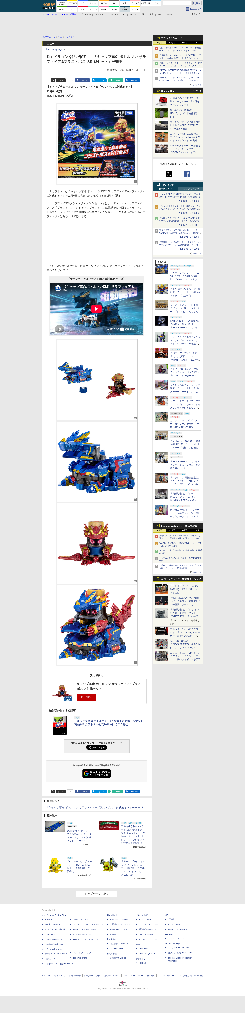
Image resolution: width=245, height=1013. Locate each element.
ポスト (60, 80)
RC (124, 14)
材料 (160, 14)
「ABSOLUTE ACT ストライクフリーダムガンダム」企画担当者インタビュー (185, 465)
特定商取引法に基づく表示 (192, 975)
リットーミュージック (120, 919)
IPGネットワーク (172, 943)
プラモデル (86, 14)
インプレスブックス (82, 953)
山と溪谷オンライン (119, 943)
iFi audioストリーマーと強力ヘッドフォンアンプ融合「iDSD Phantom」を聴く (185, 149)
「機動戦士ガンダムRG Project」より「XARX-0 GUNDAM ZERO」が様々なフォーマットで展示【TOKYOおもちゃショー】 (180, 80)
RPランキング (165, 189)
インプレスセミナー (82, 934)
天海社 (171, 919)
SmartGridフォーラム (82, 919)
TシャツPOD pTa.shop (179, 948)
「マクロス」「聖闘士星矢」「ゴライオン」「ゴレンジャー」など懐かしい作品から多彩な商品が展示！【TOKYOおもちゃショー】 (185, 484)
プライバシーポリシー (133, 975)
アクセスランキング (171, 38)
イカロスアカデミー (148, 939)
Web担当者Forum (53, 924)
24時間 (172, 42)
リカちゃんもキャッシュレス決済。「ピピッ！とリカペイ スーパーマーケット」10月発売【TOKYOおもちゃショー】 (185, 392)
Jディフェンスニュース (149, 924)
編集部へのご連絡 (112, 975)
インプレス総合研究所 (55, 929)
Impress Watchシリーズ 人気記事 (179, 526)
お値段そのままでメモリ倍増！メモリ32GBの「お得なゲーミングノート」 (185, 101)
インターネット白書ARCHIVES (59, 964)
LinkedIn (134, 80)
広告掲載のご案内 (92, 975)
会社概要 (151, 975)
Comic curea (174, 924)
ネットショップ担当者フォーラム (88, 924)
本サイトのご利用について (53, 975)
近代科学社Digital (118, 958)
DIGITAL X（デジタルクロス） (87, 939)
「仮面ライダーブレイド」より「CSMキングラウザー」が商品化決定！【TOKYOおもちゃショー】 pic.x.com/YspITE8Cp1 (180, 221)
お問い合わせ (75, 975)
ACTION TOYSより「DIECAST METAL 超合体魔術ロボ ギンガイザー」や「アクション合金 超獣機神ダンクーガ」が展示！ (185, 648)
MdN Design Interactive (149, 953)
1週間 (184, 42)
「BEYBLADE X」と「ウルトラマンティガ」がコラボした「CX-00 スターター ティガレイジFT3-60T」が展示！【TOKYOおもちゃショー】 (185, 376)
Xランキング (167, 184)
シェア (85, 80)
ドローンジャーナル (54, 939)
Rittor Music (112, 915)
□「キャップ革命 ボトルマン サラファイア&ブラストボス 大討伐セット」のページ (93, 807)
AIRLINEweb (145, 919)
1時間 (159, 42)
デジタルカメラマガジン (56, 953)
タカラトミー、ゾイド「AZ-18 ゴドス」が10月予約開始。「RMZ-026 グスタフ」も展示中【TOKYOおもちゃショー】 (185, 279)
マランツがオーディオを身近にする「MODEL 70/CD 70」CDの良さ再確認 (185, 125)
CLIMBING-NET (117, 948)
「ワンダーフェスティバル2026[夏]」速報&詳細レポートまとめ (184, 589)
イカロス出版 (142, 915)
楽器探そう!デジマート (120, 924)
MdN (138, 944)
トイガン (114, 14)
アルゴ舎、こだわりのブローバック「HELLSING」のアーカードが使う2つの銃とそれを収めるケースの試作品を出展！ (185, 636)
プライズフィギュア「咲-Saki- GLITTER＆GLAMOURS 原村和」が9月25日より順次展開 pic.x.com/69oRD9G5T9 (181, 233)
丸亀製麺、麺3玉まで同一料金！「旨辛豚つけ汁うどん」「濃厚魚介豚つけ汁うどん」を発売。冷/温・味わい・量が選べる (179, 538)
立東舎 (113, 934)
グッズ (133, 14)
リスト (70, 80)
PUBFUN (169, 934)
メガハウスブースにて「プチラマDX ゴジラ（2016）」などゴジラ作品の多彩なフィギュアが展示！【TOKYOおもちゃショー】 (185, 408)
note (118, 80)
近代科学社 (112, 953)
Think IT (48, 919)
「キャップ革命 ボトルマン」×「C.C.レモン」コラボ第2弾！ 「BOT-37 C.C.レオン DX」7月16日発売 (133, 868)
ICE (166, 915)
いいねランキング (191, 189)
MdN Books (144, 948)
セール (170, 14)
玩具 (143, 14)
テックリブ (141, 959)
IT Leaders (50, 934)
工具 (152, 14)
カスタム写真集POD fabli (180, 953)
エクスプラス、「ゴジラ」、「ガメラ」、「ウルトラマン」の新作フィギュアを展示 (185, 656)
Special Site (168, 91)
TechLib (142, 963)
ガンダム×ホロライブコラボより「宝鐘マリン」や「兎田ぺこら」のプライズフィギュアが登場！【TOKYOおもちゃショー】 (185, 516)
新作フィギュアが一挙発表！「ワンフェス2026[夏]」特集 (181, 580)
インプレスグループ (167, 975)
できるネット (51, 959)
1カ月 (197, 42)
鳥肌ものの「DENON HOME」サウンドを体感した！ (184, 113)
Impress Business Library (84, 929)
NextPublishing (80, 958)
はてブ (101, 80)
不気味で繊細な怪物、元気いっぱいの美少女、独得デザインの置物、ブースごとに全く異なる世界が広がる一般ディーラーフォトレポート (185, 604)
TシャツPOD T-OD (119, 929)
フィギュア (100, 14)
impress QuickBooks (177, 929)
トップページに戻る (97, 893)
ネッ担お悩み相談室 (54, 944)
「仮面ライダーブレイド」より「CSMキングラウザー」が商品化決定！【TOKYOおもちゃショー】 (180, 58)
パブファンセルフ (176, 938)
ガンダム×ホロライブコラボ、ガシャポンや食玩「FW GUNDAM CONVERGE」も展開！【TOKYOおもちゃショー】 (185, 427)
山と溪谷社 (112, 939)
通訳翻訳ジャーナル (148, 929)
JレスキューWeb (146, 934)
